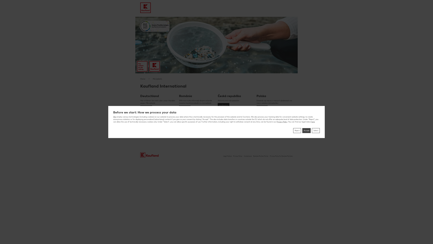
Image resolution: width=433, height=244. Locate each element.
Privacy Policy (282, 122)
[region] (216, 122)
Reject (297, 130)
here (313, 122)
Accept (306, 130)
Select (315, 130)
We (114, 117)
